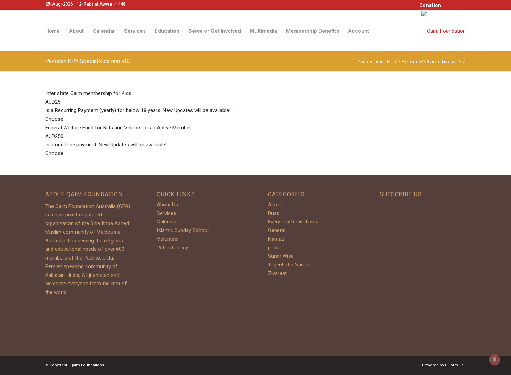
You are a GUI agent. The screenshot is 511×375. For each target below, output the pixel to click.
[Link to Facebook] (450, 5)
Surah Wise (281, 256)
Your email (399, 283)
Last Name (399, 252)
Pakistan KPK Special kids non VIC (87, 61)
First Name (399, 222)
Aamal (275, 204)
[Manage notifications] (494, 359)
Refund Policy (172, 248)
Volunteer (168, 239)
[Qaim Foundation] (443, 31)
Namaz (276, 239)
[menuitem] (428, 5)
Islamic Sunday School (183, 230)
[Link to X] (460, 5)
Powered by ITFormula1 (444, 365)
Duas (273, 213)
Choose (54, 119)
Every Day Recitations (292, 221)
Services (166, 213)
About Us (167, 204)
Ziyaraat (277, 273)
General (276, 230)
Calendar (167, 221)
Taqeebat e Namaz (289, 265)
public (274, 248)
